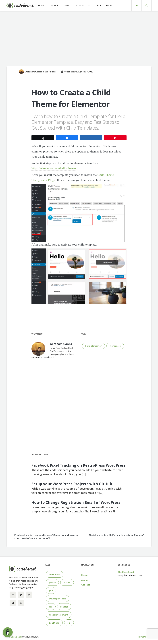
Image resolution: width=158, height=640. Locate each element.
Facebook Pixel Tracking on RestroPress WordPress (78, 465)
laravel (67, 582)
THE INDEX (54, 5)
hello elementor (93, 345)
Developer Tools (57, 598)
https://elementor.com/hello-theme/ (53, 168)
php (51, 590)
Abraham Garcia (33, 71)
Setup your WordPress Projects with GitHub (71, 483)
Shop (109, 5)
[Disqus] (78, 407)
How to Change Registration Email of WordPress (76, 502)
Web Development (58, 614)
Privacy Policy (144, 636)
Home (41, 5)
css (50, 606)
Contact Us (83, 5)
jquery (52, 582)
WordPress (50, 71)
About (68, 5)
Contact (85, 584)
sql (69, 622)
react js (64, 606)
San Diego (54, 622)
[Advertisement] (79, 39)
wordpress (115, 345)
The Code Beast (14, 636)
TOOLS (97, 5)
